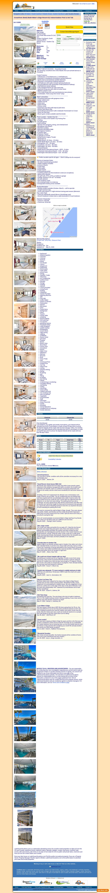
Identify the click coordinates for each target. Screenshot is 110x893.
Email (59, 43)
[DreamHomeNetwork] (29, 882)
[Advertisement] (60, 654)
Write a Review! (42, 471)
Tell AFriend (77, 63)
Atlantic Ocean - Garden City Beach (54, 14)
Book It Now (69, 27)
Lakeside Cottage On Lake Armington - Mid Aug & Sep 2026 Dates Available (90, 85)
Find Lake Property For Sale (42, 10)
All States (27, 14)
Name (59, 41)
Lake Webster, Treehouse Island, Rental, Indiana (90, 62)
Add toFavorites (62, 63)
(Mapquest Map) (56, 240)
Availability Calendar (45, 22)
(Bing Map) (48, 240)
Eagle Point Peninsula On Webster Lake (90, 68)
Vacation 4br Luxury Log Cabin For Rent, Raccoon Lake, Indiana (90, 53)
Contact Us (89, 10)
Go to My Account (85, 3)
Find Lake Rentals (27, 10)
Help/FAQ (79, 10)
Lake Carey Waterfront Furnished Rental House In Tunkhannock (90, 97)
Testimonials (70, 10)
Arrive (64, 35)
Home (16, 10)
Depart (69, 36)
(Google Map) (40, 240)
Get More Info (103, 890)
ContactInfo (45, 63)
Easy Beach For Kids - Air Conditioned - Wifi (90, 75)
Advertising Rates (58, 10)
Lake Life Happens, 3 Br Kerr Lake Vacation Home (90, 107)
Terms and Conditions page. (61, 682)
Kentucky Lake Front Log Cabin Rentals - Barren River (90, 45)
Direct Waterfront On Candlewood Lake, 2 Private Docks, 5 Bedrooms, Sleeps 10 (90, 129)
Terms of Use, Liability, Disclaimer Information (87, 890)
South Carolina (36, 14)
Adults (59, 39)
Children (72, 39)
